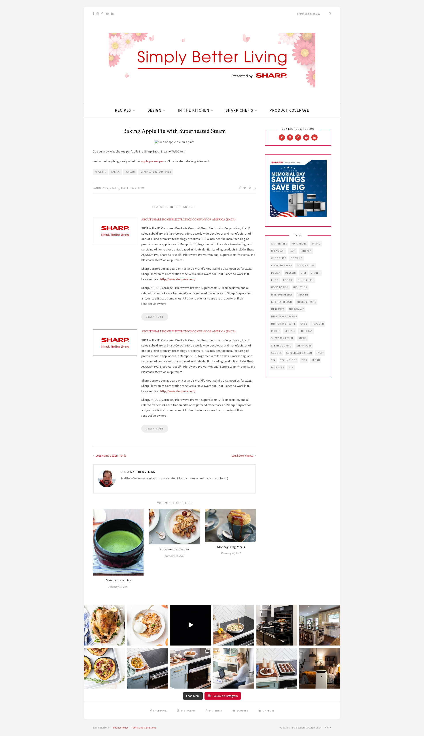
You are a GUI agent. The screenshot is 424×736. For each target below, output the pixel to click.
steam (302, 338)
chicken (306, 250)
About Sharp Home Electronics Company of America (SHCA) (188, 220)
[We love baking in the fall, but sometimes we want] (276, 668)
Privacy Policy (121, 727)
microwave (296, 309)
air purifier (279, 243)
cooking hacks (281, 265)
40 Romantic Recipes (174, 549)
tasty (320, 352)
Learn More (155, 316)
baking (115, 171)
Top (327, 727)
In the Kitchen (193, 110)
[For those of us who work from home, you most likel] (233, 668)
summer (276, 352)
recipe (275, 331)
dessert (130, 171)
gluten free (305, 280)
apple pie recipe (152, 161)
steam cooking (281, 345)
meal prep (277, 309)
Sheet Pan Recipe (282, 338)
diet (303, 272)
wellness (277, 367)
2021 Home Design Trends (110, 455)
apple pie (100, 171)
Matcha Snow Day (118, 580)
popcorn (318, 323)
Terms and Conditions (143, 727)
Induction (300, 287)
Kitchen (302, 294)
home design (280, 287)
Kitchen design (281, 301)
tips (304, 360)
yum (291, 367)
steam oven (304, 345)
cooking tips (305, 265)
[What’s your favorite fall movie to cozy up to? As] (190, 625)
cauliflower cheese (242, 455)
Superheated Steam (299, 352)
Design (154, 110)
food (274, 280)
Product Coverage (289, 110)
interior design (282, 294)
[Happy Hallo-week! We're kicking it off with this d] (190, 668)
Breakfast (278, 250)
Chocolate (278, 258)
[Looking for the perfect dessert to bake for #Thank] (147, 625)
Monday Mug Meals (231, 547)
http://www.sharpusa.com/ (177, 279)
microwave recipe (283, 323)
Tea (273, 360)
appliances (299, 243)
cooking (297, 258)
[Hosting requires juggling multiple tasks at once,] (276, 625)
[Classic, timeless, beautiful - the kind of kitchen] (319, 625)
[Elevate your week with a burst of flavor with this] (233, 625)
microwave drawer (284, 316)
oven (303, 323)
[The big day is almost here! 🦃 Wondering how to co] (104, 625)
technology (288, 360)
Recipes (123, 110)
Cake (293, 250)
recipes (290, 331)
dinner (315, 272)
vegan (316, 360)
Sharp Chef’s (239, 110)
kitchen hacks (306, 301)
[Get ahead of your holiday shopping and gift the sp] (319, 668)
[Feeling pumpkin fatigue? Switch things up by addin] (104, 668)
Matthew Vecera (133, 188)
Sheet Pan (306, 331)
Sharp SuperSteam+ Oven (156, 171)
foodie (288, 280)
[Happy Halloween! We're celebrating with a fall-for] (147, 668)
